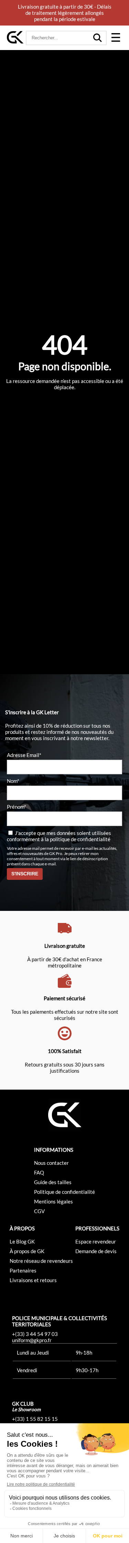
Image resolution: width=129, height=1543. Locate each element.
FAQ (39, 1172)
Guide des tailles (53, 1182)
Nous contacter (51, 1163)
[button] (115, 38)
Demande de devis (96, 1251)
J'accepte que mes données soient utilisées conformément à (59, 836)
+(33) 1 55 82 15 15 (35, 1419)
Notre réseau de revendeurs (41, 1261)
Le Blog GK (22, 1241)
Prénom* (16, 807)
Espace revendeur (95, 1241)
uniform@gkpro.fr (32, 1340)
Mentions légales (53, 1201)
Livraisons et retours (33, 1280)
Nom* (13, 781)
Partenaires (23, 1270)
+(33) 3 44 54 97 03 (35, 1334)
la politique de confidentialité (77, 839)
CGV (39, 1211)
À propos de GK (27, 1251)
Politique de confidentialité (64, 1192)
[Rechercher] (98, 38)
